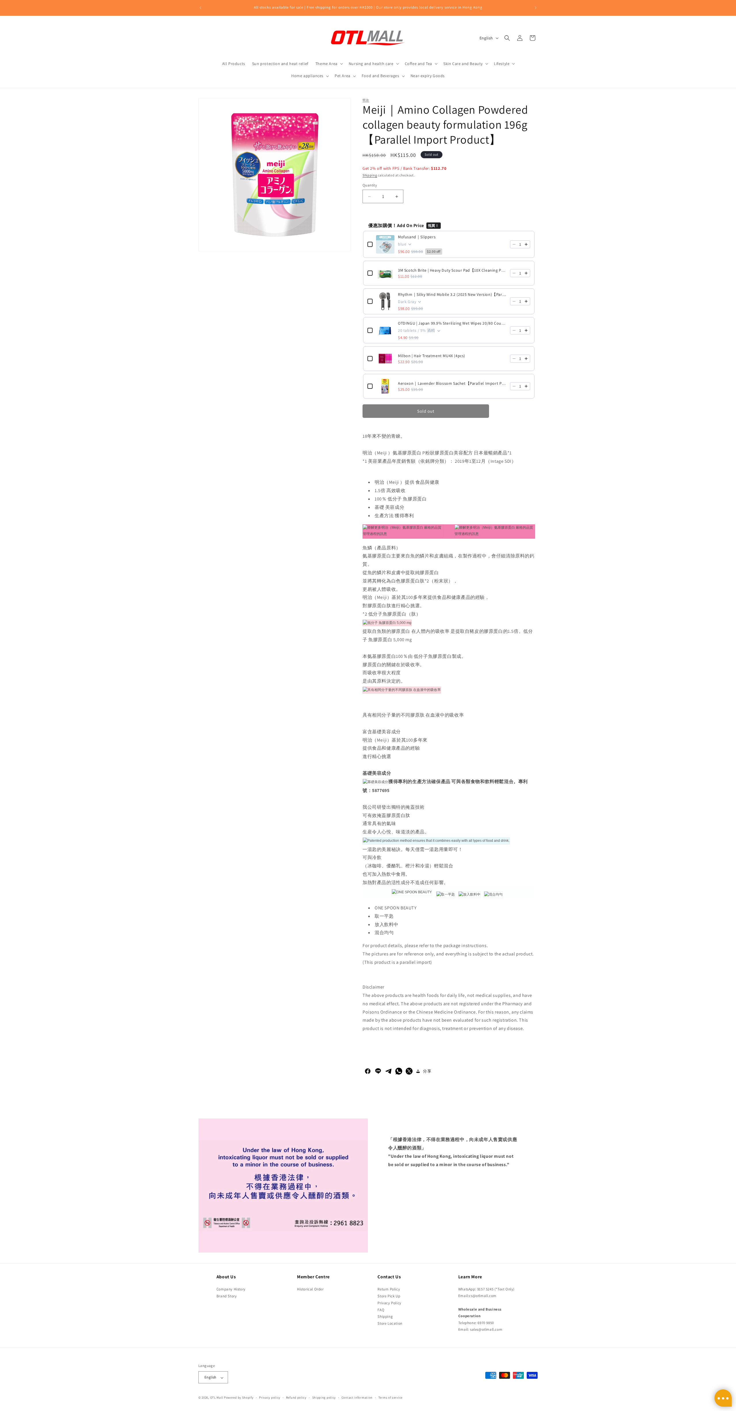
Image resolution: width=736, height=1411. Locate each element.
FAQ (380, 1309)
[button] (328, 64)
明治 (366, 100)
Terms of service (390, 1397)
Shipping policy (324, 1397)
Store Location (389, 1323)
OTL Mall (216, 1398)
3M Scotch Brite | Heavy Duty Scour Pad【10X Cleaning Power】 (452, 270)
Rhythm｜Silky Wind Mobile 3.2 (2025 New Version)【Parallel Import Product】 (452, 294)
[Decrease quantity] (514, 244)
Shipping (370, 175)
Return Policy (388, 1288)
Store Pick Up (388, 1295)
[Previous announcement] (200, 7)
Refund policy (296, 1397)
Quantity (370, 185)
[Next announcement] (535, 7)
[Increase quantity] (526, 244)
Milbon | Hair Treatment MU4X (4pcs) (431, 355)
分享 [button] (427, 1071)
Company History (231, 1288)
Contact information (357, 1397)
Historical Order (310, 1288)
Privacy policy (269, 1397)
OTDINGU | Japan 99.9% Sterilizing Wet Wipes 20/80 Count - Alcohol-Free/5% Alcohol (452, 323)
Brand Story (226, 1295)
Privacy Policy (389, 1302)
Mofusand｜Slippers (417, 236)
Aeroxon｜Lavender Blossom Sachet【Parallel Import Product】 (452, 383)
